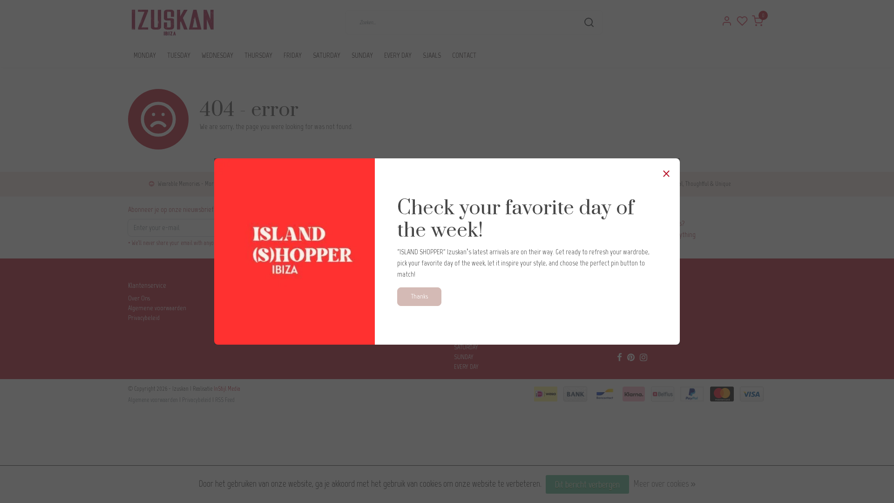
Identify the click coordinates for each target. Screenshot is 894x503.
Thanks (419, 296)
